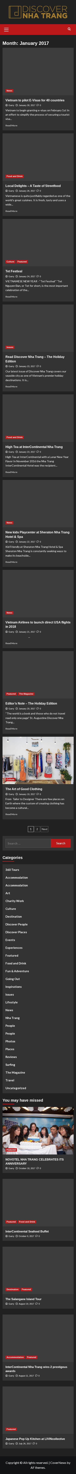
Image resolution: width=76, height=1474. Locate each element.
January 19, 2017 (27, 794)
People (10, 1025)
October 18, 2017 (27, 1168)
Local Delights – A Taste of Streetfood (33, 186)
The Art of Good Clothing (23, 789)
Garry (11, 105)
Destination (13, 916)
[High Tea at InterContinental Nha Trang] (38, 418)
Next (44, 829)
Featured (22, 261)
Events (10, 940)
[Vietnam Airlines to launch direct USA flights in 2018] (38, 593)
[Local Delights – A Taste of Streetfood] (38, 157)
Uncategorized (15, 1088)
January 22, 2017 (27, 542)
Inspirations (13, 986)
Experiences (13, 947)
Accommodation (16, 877)
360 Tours (12, 869)
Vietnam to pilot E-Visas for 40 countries (35, 100)
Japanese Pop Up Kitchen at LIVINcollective (35, 1438)
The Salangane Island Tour (23, 1299)
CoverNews (58, 1462)
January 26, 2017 (27, 191)
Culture (10, 261)
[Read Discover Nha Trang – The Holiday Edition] (38, 328)
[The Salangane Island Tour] (38, 1270)
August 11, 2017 (26, 1376)
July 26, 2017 (25, 1443)
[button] (6, 29)
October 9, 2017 (26, 1236)
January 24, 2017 (27, 276)
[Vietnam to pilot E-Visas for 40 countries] (38, 71)
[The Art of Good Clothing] (38, 760)
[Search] (69, 29)
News (9, 90)
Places (9, 1049)
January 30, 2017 (27, 105)
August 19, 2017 (26, 1304)
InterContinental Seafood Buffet (27, 1231)
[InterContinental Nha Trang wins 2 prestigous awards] (38, 1338)
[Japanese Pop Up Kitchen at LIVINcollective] (38, 1410)
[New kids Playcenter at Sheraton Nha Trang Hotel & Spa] (38, 503)
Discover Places (16, 932)
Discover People (16, 924)
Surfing (10, 1064)
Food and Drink (15, 176)
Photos (10, 1041)
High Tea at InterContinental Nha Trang (34, 447)
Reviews (11, 1057)
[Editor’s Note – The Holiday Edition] (38, 674)
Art (7, 893)
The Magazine (26, 694)
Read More (11, 125)
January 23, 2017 (27, 366)
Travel (9, 1080)
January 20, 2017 (27, 708)
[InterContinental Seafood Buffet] (38, 1202)
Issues (10, 347)
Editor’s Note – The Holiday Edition (31, 703)
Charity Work (14, 901)
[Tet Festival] (38, 242)
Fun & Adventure (17, 971)
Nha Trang (12, 1018)
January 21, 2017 (27, 632)
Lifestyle (11, 1002)
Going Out (12, 979)
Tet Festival (13, 271)
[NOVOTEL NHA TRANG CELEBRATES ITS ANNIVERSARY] (38, 1130)
